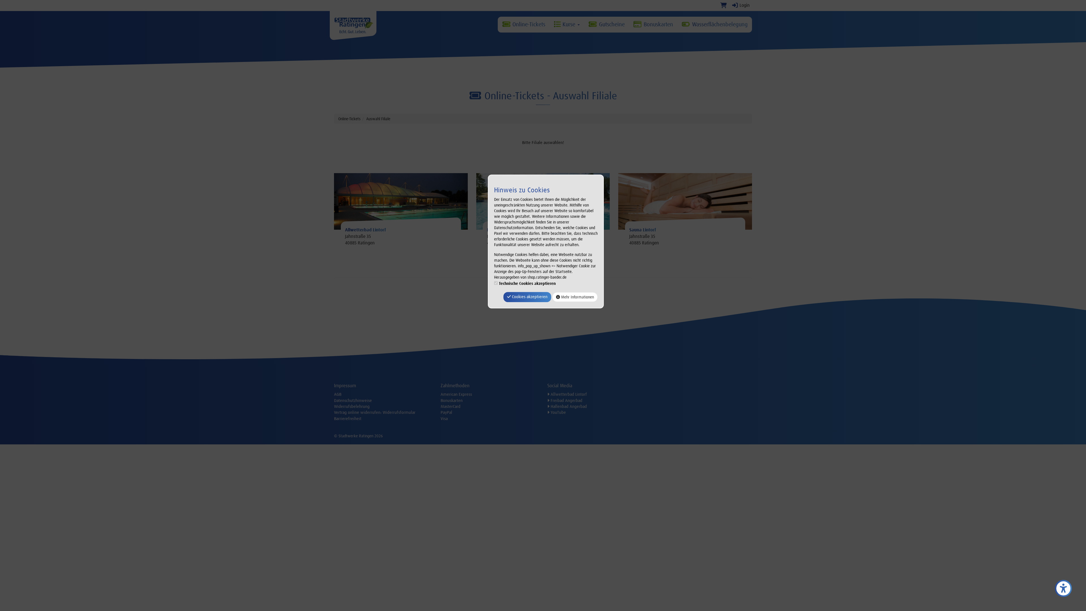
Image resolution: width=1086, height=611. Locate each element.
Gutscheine (611, 24)
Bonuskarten (657, 24)
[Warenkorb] (723, 5)
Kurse (569, 24)
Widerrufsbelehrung (352, 406)
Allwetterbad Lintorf (568, 394)
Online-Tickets (528, 24)
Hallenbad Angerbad (568, 406)
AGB (337, 394)
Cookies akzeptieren (529, 297)
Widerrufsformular (399, 412)
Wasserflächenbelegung (719, 24)
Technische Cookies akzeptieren (527, 283)
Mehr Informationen (577, 297)
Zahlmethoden (455, 385)
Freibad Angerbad (566, 400)
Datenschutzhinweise (353, 400)
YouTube (558, 412)
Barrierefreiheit (347, 418)
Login (744, 5)
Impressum (345, 385)
